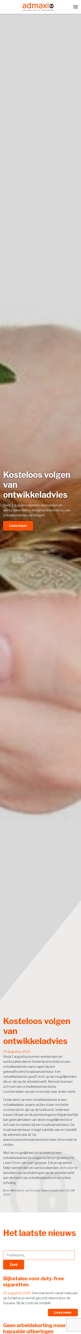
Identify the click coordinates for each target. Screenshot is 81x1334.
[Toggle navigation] (75, 7)
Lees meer (18, 526)
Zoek (13, 1265)
